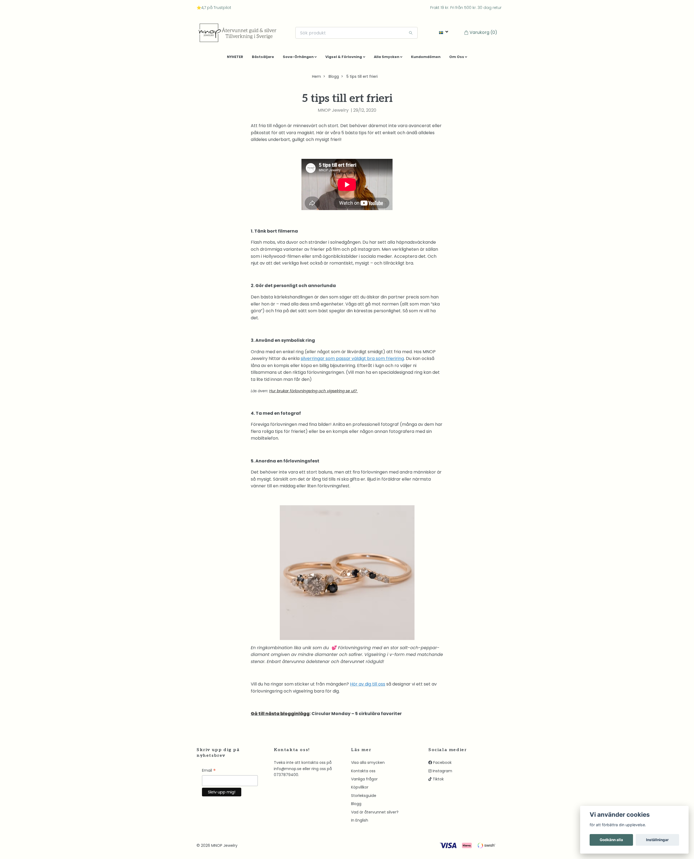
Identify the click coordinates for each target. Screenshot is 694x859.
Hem (316, 78)
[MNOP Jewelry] (241, 33)
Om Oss (456, 59)
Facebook (442, 764)
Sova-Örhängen (298, 59)
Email (209, 773)
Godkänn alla (611, 840)
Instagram (442, 773)
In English (359, 822)
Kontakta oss (363, 773)
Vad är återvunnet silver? (375, 814)
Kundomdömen (426, 59)
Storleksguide (363, 797)
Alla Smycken (386, 59)
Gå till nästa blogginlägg (280, 716)
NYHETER (235, 59)
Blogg (334, 78)
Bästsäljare (263, 59)
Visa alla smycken (368, 764)
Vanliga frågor (364, 781)
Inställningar (657, 840)
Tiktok (438, 781)
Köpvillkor (359, 789)
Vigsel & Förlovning (343, 59)
